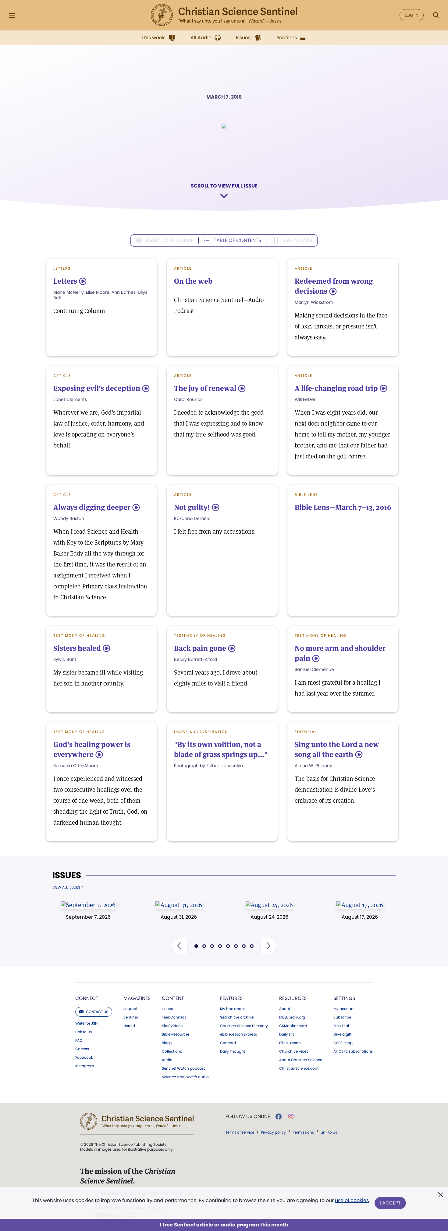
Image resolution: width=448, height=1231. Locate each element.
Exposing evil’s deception (96, 388)
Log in (411, 15)
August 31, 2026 (179, 917)
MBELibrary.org (292, 1017)
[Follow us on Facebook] (278, 1116)
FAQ (78, 1040)
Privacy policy (273, 1132)
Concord (228, 1043)
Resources (293, 998)
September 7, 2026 (88, 917)
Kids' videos (172, 1026)
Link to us (83, 1032)
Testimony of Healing (79, 635)
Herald (129, 1026)
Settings (344, 998)
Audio (167, 1060)
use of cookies (352, 1200)
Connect (86, 998)
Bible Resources (176, 1034)
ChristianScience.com (298, 1068)
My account (344, 1009)
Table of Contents (237, 240)
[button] (179, 946)
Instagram (84, 1066)
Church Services (293, 1051)
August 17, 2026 (360, 917)
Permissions (303, 1132)
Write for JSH (86, 1023)
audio (185, 1077)
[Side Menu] (12, 15)
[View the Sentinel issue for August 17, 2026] (360, 905)
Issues (66, 875)
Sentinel (130, 1017)
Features (231, 998)
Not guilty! (192, 507)
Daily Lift (286, 1034)
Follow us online (248, 1116)
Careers (82, 1049)
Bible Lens (306, 494)
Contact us (97, 1011)
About (284, 1009)
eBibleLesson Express (238, 1034)
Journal (130, 1009)
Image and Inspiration (201, 731)
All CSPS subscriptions (353, 1051)
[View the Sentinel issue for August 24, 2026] (269, 905)
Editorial (306, 731)
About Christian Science (300, 1060)
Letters (62, 268)
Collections (172, 1051)
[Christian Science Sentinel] (224, 15)
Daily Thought (232, 1051)
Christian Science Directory (244, 1026)
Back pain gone (200, 648)
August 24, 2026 (269, 917)
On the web (193, 281)
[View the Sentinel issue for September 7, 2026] (88, 905)
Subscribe (342, 1017)
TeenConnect (174, 1017)
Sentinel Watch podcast (183, 1068)
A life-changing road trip (336, 388)
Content (173, 998)
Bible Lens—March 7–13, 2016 (343, 507)
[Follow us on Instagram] (291, 1116)
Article (183, 268)
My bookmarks (233, 1009)
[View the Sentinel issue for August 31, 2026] (179, 905)
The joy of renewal (205, 388)
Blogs (167, 1043)
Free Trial (341, 1026)
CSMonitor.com (293, 1026)
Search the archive (237, 1017)
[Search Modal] (435, 15)
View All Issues (66, 887)
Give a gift (342, 1034)
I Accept (390, 1202)
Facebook (84, 1057)
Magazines (137, 998)
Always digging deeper (91, 507)
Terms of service (240, 1132)
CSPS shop (343, 1043)
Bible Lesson (290, 1043)
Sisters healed (77, 648)
